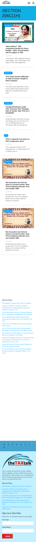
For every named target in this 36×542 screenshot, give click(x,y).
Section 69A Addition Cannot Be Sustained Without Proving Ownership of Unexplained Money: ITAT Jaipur (16, 351)
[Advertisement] (18, 279)
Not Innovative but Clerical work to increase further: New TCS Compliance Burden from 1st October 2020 (17, 186)
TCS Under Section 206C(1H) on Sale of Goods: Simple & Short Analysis (17, 79)
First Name (5, 520)
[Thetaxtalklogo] (6, 3)
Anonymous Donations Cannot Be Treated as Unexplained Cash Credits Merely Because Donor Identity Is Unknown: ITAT (16, 308)
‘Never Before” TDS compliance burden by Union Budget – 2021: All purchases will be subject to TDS (17, 49)
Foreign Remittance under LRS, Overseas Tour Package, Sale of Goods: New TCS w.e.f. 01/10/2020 (18, 110)
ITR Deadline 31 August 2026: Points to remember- (17, 303)
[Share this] (8, 444)
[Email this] (4, 444)
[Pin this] (21, 444)
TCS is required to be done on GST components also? (17, 140)
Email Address (6, 527)
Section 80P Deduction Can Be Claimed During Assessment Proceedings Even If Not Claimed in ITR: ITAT (17, 319)
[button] (29, 3)
